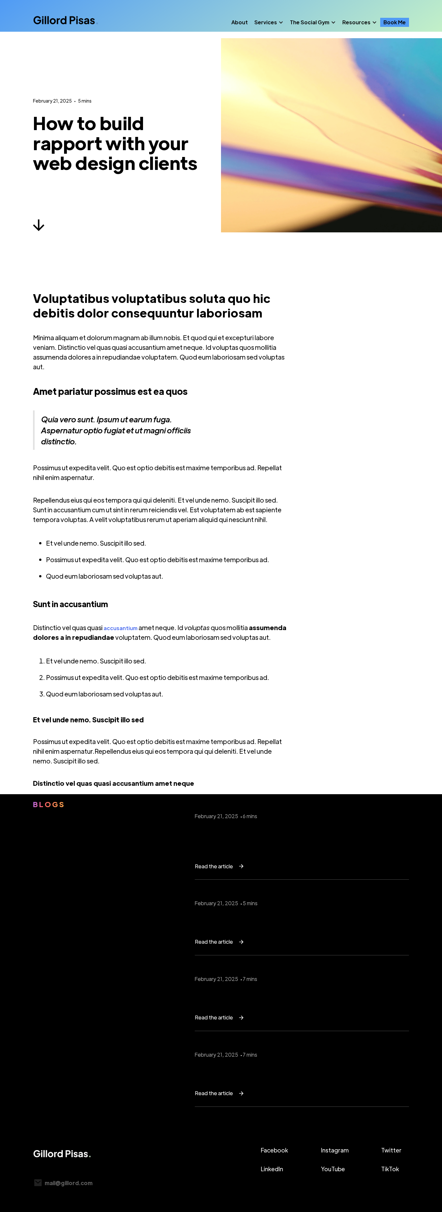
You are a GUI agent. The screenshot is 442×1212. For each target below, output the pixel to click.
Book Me (394, 22)
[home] (66, 22)
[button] (268, 22)
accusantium (121, 628)
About (239, 22)
